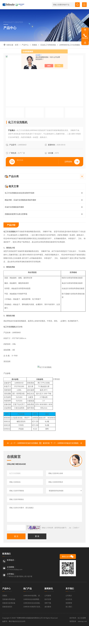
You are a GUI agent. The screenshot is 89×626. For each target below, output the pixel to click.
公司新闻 (47, 596)
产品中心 (25, 45)
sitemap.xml (82, 621)
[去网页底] (85, 42)
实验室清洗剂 (7, 607)
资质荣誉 (69, 603)
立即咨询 (68, 162)
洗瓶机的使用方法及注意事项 (16, 214)
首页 (16, 45)
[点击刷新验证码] (34, 527)
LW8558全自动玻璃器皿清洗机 (32, 599)
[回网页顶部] (85, 30)
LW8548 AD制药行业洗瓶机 (32, 607)
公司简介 (69, 596)
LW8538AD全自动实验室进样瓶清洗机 (32, 603)
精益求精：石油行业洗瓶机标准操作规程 (20, 200)
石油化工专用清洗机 (48, 45)
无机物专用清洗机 (8, 599)
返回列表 (46, 443)
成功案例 (47, 607)
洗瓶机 (34, 45)
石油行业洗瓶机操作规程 (14, 207)
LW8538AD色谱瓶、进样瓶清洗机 (32, 596)
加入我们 (69, 607)
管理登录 (73, 621)
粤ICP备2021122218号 (17, 621)
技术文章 (47, 599)
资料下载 (47, 603)
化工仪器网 (82, 618)
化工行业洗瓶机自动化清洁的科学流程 (19, 193)
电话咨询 (85, 38)
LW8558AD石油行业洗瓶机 (27, 443)
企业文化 (69, 599)
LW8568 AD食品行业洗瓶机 (68, 443)
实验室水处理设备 (8, 603)
